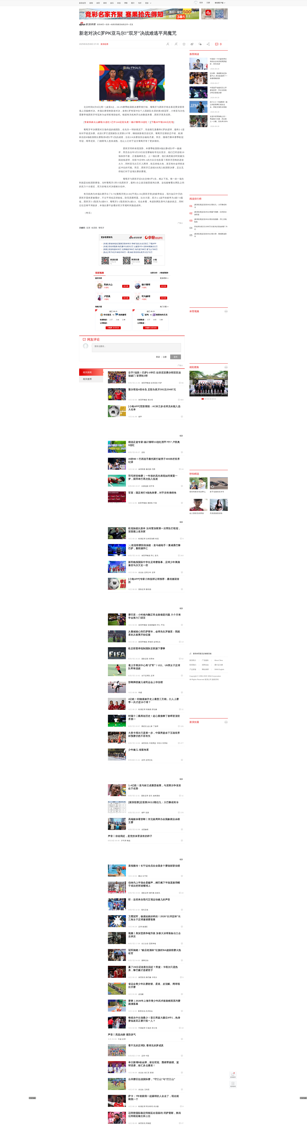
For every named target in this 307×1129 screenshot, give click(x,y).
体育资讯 (145, 743)
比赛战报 (145, 486)
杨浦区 (145, 927)
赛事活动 (145, 960)
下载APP (152, 244)
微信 (200, 44)
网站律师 (205, 669)
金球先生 (157, 642)
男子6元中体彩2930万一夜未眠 (120, 252)
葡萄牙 (101, 228)
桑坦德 (148, 589)
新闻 (91, 3)
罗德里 (150, 642)
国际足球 (141, 589)
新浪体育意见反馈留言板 (202, 654)
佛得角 (150, 503)
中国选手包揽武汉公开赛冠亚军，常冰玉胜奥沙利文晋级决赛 (218, 90)
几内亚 (147, 1089)
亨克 (163, 625)
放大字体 (176, 44)
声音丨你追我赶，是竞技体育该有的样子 (130, 836)
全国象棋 (145, 829)
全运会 (141, 572)
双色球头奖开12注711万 (142, 252)
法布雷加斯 (150, 539)
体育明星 (141, 469)
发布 (175, 356)
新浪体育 (100, 24)
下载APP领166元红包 (162, 122)
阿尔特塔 (149, 1106)
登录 (158, 356)
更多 (147, 3)
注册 (208, 3)
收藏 (184, 44)
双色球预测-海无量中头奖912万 (120, 246)
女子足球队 (146, 676)
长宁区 (145, 876)
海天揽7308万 (140, 249)
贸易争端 (152, 944)
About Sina (218, 660)
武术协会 (149, 1011)
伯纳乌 (157, 893)
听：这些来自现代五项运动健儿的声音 (149, 899)
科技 (119, 3)
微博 (192, 44)
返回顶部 (233, 1094)
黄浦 (152, 1073)
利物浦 (148, 709)
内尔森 (156, 1106)
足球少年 (147, 572)
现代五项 (144, 910)
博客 (126, 3)
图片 (133, 3)
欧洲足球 (141, 539)
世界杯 (151, 659)
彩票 (107, 24)
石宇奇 (151, 486)
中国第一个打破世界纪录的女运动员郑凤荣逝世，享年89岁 (218, 61)
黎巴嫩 (148, 977)
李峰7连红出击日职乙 (140, 244)
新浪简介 (192, 660)
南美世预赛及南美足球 (119, 24)
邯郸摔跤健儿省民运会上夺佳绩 (145, 682)
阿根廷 (148, 1123)
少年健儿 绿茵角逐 (138, 749)
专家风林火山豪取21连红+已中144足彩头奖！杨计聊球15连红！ (117, 122)
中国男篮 (152, 743)
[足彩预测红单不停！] (139, 14)
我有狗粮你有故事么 (197, 492)
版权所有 (215, 679)
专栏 (140, 3)
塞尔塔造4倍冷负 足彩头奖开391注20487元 (152, 389)
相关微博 (87, 379)
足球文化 (149, 760)
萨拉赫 (154, 709)
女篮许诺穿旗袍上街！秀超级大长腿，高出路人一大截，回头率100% (219, 118)
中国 (155, 503)
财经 (105, 3)
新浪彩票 (104, 44)
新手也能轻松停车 (217, 492)
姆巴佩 (151, 893)
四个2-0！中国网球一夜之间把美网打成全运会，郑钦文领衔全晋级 (218, 104)
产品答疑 (192, 669)
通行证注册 (218, 665)
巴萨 (160, 383)
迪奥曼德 (156, 796)
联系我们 (192, 665)
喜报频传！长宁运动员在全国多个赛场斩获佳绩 (154, 865)
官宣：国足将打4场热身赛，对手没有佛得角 (152, 492)
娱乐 (112, 3)
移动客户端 (219, 3)
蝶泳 (140, 876)
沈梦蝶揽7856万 (128, 249)
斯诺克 (144, 726)
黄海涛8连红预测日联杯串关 (119, 244)
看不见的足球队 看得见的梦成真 (146, 1045)
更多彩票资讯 (106, 237)
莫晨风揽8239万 (114, 249)
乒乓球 (123, 841)
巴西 (153, 469)
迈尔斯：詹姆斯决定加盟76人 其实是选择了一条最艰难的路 (218, 75)
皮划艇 (141, 994)
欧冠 (157, 539)
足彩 (143, 452)
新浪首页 (82, 3)
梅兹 (128, 841)
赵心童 (150, 726)
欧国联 (94, 228)
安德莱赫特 (152, 625)
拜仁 (152, 555)
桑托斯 (148, 469)
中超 (119, 1039)
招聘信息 (205, 665)
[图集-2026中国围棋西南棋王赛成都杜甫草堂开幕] (208, 383)
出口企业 (145, 944)
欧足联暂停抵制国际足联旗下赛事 (146, 648)
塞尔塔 (150, 400)
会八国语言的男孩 (196, 513)
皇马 (156, 555)
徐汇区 (147, 1073)
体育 (98, 3)
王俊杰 (148, 1028)
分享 (208, 44)
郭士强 (154, 1028)
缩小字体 (168, 44)
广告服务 (205, 660)
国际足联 (145, 659)
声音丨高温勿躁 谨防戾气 (122, 1034)
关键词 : (82, 228)
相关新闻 (87, 372)
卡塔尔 (159, 743)
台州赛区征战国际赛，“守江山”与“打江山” (151, 1079)
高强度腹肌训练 (216, 513)
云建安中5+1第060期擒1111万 (146, 246)
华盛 (140, 692)
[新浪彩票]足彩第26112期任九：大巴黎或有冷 (153, 802)
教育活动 (141, 1011)
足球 (153, 572)
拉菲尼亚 (154, 383)
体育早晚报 (146, 383)
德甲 (140, 417)
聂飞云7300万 (152, 249)
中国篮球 (141, 1028)
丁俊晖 (155, 726)
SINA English (219, 669)
